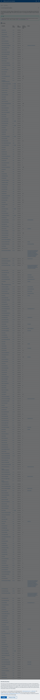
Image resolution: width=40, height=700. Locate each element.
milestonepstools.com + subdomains (29, 691)
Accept (3, 697)
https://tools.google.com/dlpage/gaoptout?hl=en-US (10, 693)
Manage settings (12, 697)
